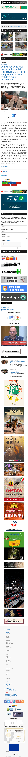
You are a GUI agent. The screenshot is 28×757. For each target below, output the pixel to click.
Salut (7, 645)
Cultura (7, 647)
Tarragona (8, 633)
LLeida (7, 634)
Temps (7, 657)
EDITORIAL (8, 612)
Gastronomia (8, 661)
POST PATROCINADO (10, 671)
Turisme (7, 617)
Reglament (8, 240)
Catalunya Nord (8, 639)
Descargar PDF (12, 183)
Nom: (2, 224)
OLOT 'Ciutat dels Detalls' (10, 626)
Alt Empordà (8, 619)
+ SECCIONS (8, 640)
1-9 (5, 702)
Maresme (7, 635)
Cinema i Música (9, 629)
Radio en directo (6, 307)
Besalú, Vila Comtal (9, 625)
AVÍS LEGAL (8, 665)
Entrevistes (8, 651)
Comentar (14, 185)
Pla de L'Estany (8, 623)
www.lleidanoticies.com (9, 678)
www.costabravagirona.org (10, 675)
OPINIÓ (7, 662)
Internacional (8, 643)
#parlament (4, 171)
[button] (3, 326)
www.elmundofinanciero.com (11, 676)
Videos (7, 658)
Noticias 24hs (8, 654)
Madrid (7, 637)
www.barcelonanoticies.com (10, 679)
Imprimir (19, 183)
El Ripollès (8, 615)
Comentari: (3, 234)
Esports (7, 644)
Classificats (8, 659)
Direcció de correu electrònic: (7, 229)
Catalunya (7, 616)
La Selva (7, 627)
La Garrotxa (8, 621)
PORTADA (8, 611)
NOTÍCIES (7, 613)
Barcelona (8, 631)
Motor (7, 655)
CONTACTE (8, 668)
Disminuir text (23, 117)
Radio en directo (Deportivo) (8, 309)
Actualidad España (9, 649)
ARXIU (7, 667)
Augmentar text (13, 117)
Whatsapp (5, 183)
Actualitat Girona (9, 630)
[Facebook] (15, 115)
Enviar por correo (6, 185)
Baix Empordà (8, 620)
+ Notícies (8, 641)
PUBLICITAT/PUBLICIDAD (11, 672)
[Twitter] (13, 115)
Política (7, 648)
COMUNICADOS (9, 664)
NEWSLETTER (8, 669)
